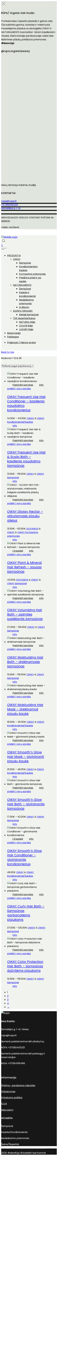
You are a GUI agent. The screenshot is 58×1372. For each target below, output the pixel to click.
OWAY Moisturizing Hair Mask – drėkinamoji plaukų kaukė (25, 709)
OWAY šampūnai (17, 583)
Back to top (7, 352)
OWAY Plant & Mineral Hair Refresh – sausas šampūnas (24, 567)
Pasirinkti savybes (22, 385)
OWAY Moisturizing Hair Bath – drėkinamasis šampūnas (25, 661)
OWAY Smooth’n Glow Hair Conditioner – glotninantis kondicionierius (24, 857)
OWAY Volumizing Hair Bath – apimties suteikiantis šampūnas (25, 614)
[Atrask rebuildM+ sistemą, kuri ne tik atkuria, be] (29, 135)
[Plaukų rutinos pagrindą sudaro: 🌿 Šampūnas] (29, 104)
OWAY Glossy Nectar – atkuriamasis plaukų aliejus (25, 516)
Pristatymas (8, 1091)
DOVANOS (32, 528)
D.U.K (4, 1103)
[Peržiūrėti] (1, 241)
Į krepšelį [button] (17, 551)
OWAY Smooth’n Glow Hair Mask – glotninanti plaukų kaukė (25, 756)
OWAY (30, 418)
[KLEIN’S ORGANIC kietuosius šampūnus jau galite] (29, 73)
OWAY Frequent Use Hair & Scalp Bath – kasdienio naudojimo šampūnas (26, 459)
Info (41, 385)
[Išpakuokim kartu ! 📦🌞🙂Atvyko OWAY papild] (29, 165)
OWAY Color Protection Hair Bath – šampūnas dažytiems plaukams (25, 966)
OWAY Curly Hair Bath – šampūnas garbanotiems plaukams (25, 913)
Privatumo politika (11, 1097)
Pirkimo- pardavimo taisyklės (18, 1085)
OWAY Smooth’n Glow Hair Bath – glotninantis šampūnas (26, 804)
